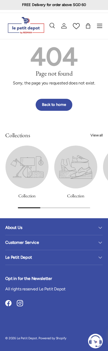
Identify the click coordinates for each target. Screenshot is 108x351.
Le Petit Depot (27, 338)
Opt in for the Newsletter (28, 278)
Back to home (54, 104)
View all (96, 135)
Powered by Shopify (52, 338)
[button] (88, 26)
